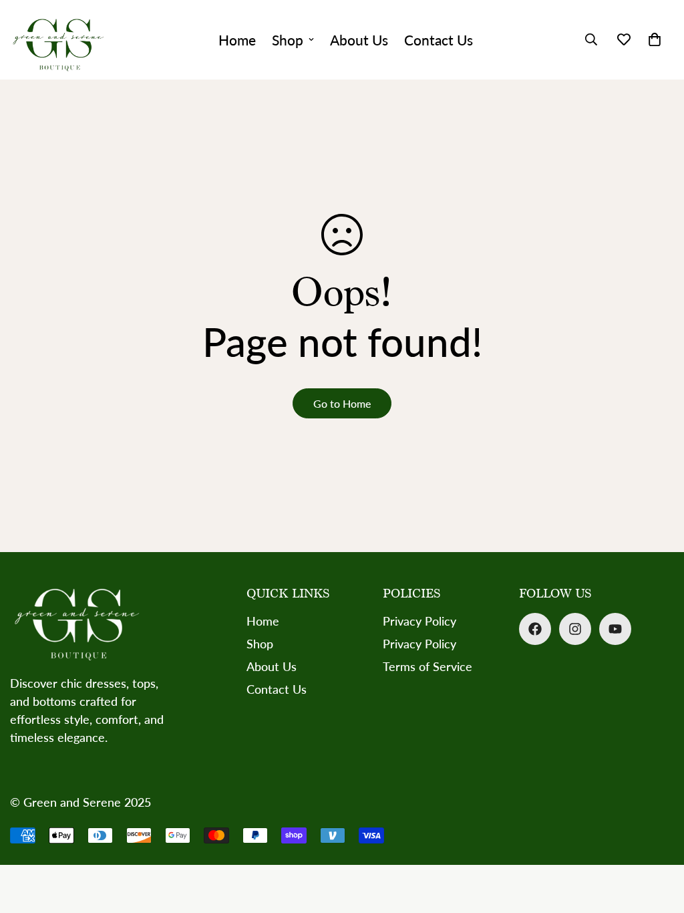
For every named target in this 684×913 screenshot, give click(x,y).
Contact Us (438, 39)
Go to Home (342, 403)
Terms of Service (427, 666)
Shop (287, 39)
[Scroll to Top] (658, 840)
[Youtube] (615, 629)
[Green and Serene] (58, 40)
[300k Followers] (535, 629)
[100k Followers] (575, 629)
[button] (654, 39)
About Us (359, 39)
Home (237, 39)
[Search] (591, 39)
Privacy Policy (419, 621)
